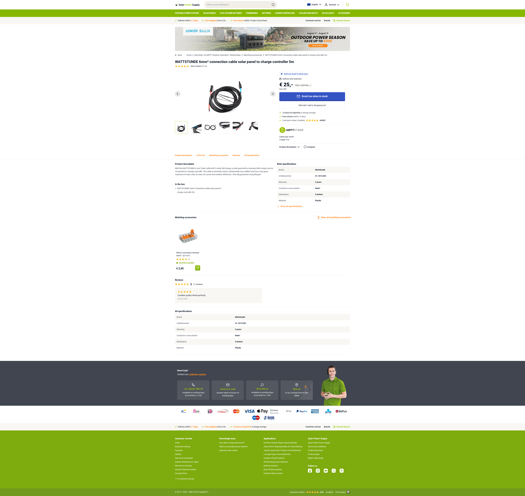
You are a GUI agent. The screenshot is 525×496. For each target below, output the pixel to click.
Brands (327, 20)
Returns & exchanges (184, 458)
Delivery (178, 454)
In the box (200, 155)
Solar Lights (328, 13)
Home (189, 55)
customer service (197, 374)
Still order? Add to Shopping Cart (312, 105)
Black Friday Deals (315, 458)
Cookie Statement (315, 450)
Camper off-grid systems (274, 458)
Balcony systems (271, 466)
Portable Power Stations (187, 13)
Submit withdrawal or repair (187, 462)
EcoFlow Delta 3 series (273, 473)
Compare (311, 147)
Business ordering (182, 446)
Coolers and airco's (308, 13)
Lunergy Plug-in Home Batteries (277, 454)
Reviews (236, 155)
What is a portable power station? (233, 446)
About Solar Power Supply (319, 443)
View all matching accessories (335, 217)
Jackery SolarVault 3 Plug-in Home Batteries (282, 450)
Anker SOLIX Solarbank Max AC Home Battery (283, 446)
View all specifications (291, 206)
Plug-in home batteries (231, 13)
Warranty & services (183, 466)
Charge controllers (285, 13)
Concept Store (181, 473)
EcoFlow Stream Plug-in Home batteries (280, 443)
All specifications (251, 155)
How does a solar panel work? (232, 443)
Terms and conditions (317, 446)
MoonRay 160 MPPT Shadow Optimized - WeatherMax (218, 55)
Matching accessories (253, 55)
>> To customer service (184, 479)
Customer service (313, 20)
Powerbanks (252, 13)
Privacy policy (314, 454)
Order (177, 443)
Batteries (266, 13)
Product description (287, 147)
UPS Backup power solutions (276, 462)
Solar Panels (209, 13)
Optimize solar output (228, 450)
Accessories (344, 13)
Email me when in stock (315, 96)
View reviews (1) (197, 66)
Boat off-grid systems (273, 469)
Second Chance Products (185, 469)
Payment (179, 450)
